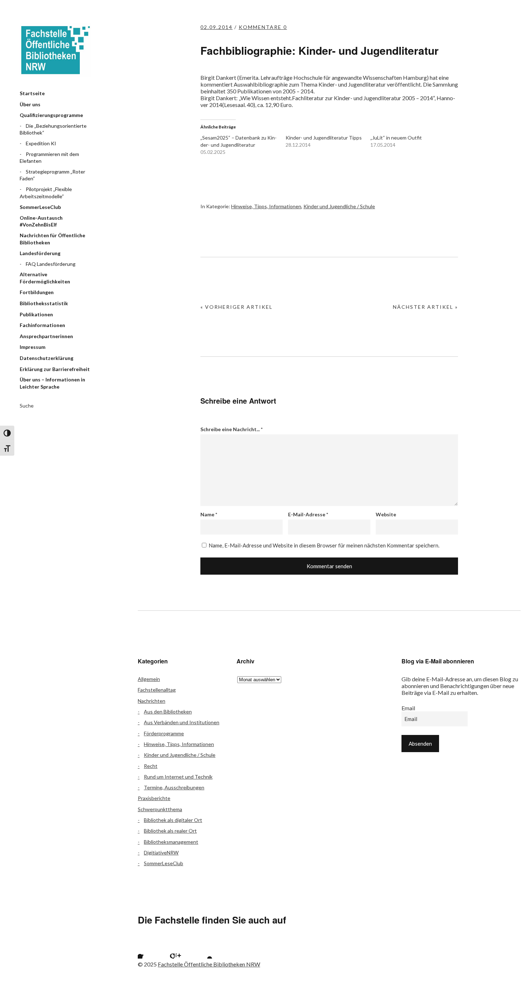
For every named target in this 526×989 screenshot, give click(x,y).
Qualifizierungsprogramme (51, 115)
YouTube (204, 950)
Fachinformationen (42, 325)
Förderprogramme (164, 733)
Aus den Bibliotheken (168, 711)
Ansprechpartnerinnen (46, 336)
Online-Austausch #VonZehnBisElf (41, 221)
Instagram (185, 950)
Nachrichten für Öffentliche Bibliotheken (52, 238)
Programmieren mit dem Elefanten (49, 157)
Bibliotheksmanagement (171, 842)
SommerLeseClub (40, 207)
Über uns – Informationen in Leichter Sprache (52, 383)
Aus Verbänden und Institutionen (181, 722)
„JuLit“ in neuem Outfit (396, 138)
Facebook (147, 950)
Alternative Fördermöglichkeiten (45, 277)
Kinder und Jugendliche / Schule (339, 206)
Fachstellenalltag (157, 690)
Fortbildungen (37, 292)
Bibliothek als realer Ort (170, 831)
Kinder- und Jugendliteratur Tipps (324, 138)
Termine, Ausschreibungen (174, 787)
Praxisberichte (154, 798)
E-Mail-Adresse (308, 514)
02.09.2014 (216, 27)
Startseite (32, 93)
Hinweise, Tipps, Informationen (266, 206)
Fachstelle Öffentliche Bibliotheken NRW (55, 50)
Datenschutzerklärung (46, 358)
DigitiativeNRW (161, 852)
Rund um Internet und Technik (178, 777)
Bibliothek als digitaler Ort (173, 820)
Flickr (166, 950)
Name (208, 514)
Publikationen (36, 314)
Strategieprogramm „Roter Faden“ (52, 175)
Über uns (30, 104)
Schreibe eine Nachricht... (231, 429)
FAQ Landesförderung (51, 264)
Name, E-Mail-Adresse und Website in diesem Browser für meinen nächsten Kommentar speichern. (324, 545)
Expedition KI (41, 143)
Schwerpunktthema (160, 809)
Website (386, 514)
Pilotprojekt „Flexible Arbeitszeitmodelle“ (46, 192)
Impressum (32, 347)
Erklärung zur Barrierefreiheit (55, 369)
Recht (150, 766)
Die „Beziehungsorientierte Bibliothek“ (53, 129)
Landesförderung (40, 253)
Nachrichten (151, 701)
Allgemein (149, 679)
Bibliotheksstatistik (44, 303)
